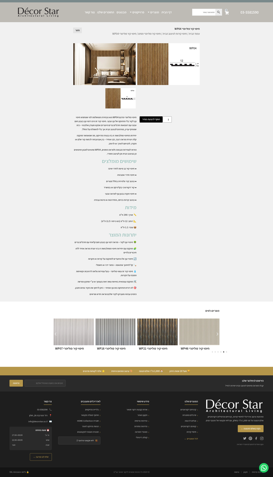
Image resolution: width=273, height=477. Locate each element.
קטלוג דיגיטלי (141, 437)
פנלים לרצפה (190, 420)
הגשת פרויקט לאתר (90, 426)
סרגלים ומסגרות (189, 415)
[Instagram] (262, 439)
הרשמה (16, 383)
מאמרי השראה (141, 431)
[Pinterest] (250, 439)
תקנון (245, 472)
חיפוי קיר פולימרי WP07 (69, 348)
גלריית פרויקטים (92, 409)
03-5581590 (249, 12)
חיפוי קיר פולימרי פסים (149, 33)
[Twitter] (244, 439)
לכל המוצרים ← (191, 438)
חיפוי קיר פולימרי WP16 (111, 348)
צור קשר (90, 12)
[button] (56, 334)
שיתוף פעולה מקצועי (90, 415)
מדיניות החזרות (140, 426)
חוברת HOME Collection (88, 420)
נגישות (236, 472)
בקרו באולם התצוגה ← (250, 428)
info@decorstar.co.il (38, 421)
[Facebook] (256, 439)
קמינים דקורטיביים (188, 426)
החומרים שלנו (105, 12)
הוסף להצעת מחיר (151, 119)
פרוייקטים (138, 12)
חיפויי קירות (191, 431)
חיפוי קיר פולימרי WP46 (195, 348)
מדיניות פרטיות (141, 420)
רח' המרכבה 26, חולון (38, 415)
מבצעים (121, 12)
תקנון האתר (142, 415)
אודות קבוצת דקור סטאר (137, 409)
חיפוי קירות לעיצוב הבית (175, 33)
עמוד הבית (194, 33)
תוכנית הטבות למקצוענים (88, 431)
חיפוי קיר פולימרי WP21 (153, 348)
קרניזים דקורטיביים (188, 409)
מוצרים (154, 12)
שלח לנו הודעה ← (41, 456)
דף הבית (166, 12)
